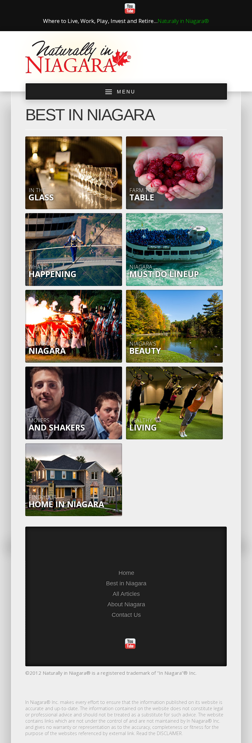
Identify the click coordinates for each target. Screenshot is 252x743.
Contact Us (126, 615)
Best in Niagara (126, 583)
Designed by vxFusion (126, 687)
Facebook (102, 8)
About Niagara (126, 604)
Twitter (116, 8)
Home (126, 573)
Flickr (143, 8)
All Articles (126, 594)
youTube (130, 8)
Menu (126, 91)
